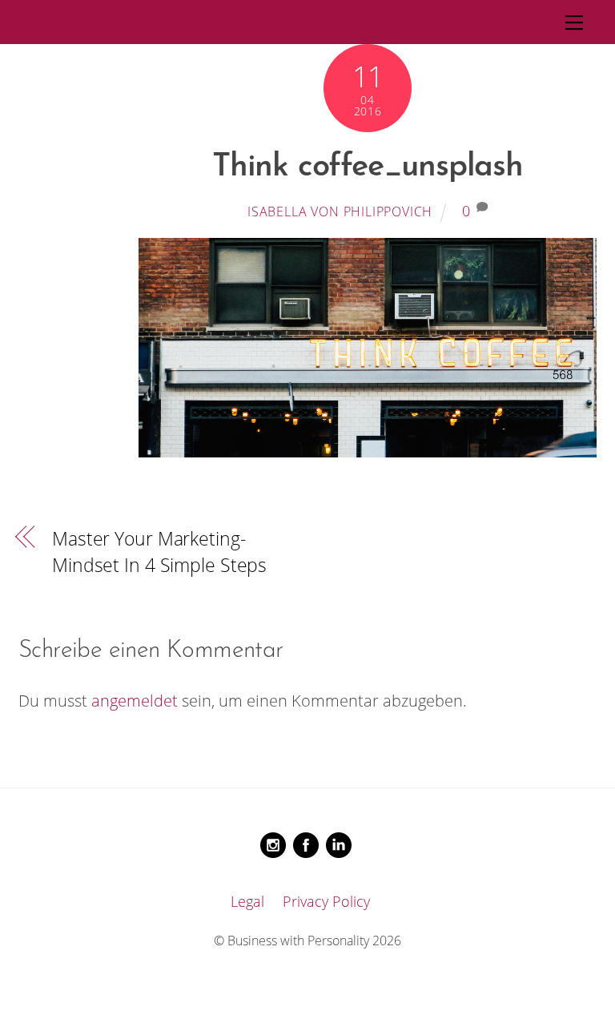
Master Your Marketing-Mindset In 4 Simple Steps (159, 552)
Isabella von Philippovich (339, 211)
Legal (247, 901)
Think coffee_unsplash (367, 167)
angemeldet (134, 700)
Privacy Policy (326, 901)
